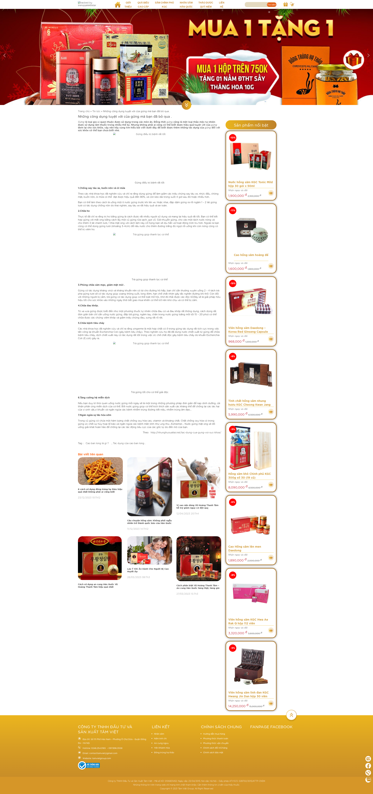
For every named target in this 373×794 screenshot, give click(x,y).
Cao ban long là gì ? (97, 443)
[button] (4, 55)
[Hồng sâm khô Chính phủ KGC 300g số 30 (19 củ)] (251, 448)
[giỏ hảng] (292, 4)
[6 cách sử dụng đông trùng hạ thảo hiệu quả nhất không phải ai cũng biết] (100, 471)
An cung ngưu (161, 743)
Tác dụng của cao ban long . (129, 443)
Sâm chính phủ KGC (164, 4)
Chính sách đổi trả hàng (215, 747)
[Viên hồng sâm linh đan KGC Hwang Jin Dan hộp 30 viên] (251, 666)
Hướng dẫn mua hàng (214, 733)
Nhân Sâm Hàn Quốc (186, 4)
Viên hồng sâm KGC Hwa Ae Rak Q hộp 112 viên (248, 621)
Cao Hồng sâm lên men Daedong (244, 548)
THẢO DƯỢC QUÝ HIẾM (205, 4)
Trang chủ (84, 111)
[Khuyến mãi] (285, 4)
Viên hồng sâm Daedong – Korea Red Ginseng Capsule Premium (248, 330)
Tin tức (96, 111)
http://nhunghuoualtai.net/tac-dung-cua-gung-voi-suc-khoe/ (185, 432)
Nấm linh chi (160, 738)
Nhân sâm (159, 733)
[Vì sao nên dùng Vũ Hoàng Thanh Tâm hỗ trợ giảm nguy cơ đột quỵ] (198, 479)
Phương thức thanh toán (215, 738)
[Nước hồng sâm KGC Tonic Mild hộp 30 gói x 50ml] (251, 156)
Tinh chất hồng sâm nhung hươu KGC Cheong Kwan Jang (249, 403)
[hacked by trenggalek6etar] (94, 3)
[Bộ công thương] (89, 768)
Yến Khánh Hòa (162, 747)
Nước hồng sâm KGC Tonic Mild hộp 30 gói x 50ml (250, 184)
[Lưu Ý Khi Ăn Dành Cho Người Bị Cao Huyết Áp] (149, 550)
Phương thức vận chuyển (216, 743)
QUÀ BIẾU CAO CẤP (143, 4)
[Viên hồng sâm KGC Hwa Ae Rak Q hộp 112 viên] (251, 594)
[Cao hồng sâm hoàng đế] (251, 229)
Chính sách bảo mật (213, 752)
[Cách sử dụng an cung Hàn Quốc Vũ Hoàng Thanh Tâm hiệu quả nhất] (100, 558)
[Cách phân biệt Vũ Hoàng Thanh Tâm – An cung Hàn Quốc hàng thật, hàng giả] (198, 558)
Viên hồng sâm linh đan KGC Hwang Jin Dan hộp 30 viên (248, 694)
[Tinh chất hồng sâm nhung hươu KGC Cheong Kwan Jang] (251, 375)
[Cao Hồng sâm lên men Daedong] (251, 521)
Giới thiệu (128, 4)
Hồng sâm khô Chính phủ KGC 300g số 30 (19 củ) (249, 476)
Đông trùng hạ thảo (164, 752)
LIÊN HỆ (221, 4)
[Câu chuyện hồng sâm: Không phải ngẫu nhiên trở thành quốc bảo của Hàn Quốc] (149, 486)
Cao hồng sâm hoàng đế (251, 255)
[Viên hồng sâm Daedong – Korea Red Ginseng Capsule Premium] (251, 302)
